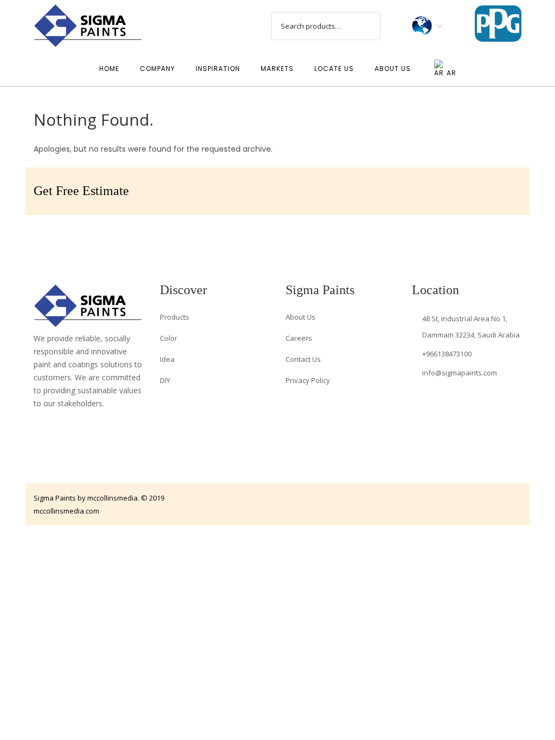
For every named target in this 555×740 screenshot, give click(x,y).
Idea (167, 359)
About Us (300, 317)
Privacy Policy (308, 380)
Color (168, 338)
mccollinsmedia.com (66, 511)
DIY (165, 380)
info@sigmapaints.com (459, 373)
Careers (299, 338)
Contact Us (303, 359)
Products (174, 317)
